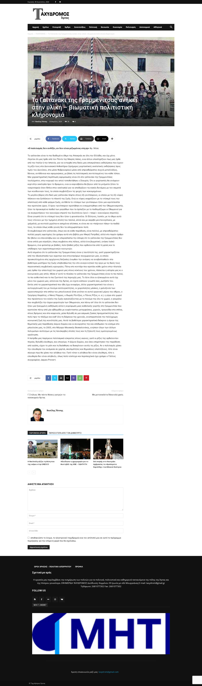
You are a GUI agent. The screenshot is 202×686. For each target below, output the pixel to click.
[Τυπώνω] (61, 378)
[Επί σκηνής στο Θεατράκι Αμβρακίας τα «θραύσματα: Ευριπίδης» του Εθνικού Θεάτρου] (108, 449)
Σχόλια (46, 27)
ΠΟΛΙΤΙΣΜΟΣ (40, 34)
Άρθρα (67, 27)
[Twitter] (54, 378)
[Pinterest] (86, 378)
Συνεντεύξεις (79, 27)
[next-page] (33, 472)
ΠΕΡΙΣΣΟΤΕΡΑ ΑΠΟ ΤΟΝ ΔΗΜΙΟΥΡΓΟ (65, 433)
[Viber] (73, 378)
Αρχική (35, 27)
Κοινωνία (105, 27)
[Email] (67, 378)
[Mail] (60, 2)
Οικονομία (117, 27)
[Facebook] (55, 2)
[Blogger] (35, 599)
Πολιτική (93, 27)
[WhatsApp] (80, 378)
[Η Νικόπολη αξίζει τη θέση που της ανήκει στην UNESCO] (43, 449)
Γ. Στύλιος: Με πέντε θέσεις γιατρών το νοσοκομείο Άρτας (46, 396)
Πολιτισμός (131, 27)
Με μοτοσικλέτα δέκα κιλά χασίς (107, 394)
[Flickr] (48, 599)
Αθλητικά (158, 27)
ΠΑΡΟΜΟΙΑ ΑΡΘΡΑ (37, 433)
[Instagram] (55, 599)
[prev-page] (29, 472)
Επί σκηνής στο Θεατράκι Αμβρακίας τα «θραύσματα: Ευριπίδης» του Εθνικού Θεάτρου (107, 464)
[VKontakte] (62, 599)
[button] (171, 27)
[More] (112, 138)
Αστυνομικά (144, 27)
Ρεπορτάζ (56, 27)
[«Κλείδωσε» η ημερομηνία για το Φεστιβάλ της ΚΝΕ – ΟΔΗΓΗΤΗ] (75, 449)
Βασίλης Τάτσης (41, 121)
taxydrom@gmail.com (109, 672)
